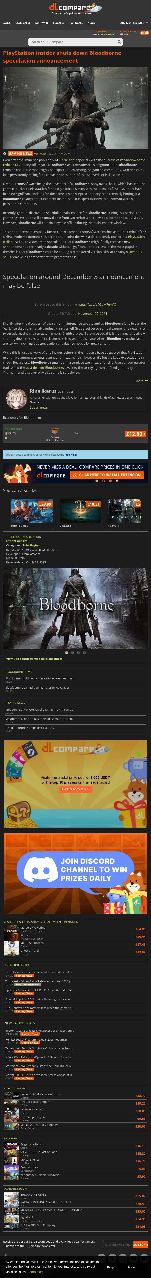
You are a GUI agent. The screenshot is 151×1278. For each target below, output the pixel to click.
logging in (71, 454)
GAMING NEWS (20, 153)
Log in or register (132, 22)
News (91, 22)
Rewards (59, 22)
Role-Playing (31, 545)
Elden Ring (66, 160)
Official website (16, 541)
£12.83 (135, 434)
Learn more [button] (36, 1271)
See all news (39, 407)
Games (6, 22)
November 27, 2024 (92, 313)
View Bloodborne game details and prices (34, 659)
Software (41, 22)
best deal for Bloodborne (44, 367)
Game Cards (23, 22)
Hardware (76, 22)
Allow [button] (131, 1267)
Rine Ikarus (41, 154)
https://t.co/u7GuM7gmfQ (97, 304)
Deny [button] (110, 1267)
